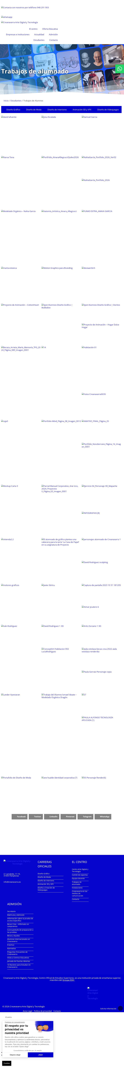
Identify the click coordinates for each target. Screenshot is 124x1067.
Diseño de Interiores (57, 109)
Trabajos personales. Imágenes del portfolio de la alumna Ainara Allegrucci (61, 175)
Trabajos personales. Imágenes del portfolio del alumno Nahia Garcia (102, 167)
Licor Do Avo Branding (101, 406)
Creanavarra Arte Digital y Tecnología (27, 1006)
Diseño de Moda (33, 109)
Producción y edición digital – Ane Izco (61, 433)
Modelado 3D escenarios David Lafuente (21, 127)
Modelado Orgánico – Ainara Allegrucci (61, 223)
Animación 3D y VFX (82, 109)
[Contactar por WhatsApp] (119, 68)
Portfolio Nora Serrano (101, 463)
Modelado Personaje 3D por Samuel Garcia (101, 136)
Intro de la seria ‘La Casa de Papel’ (61, 556)
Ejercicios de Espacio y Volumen (101, 498)
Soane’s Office (101, 704)
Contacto (53, 40)
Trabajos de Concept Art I (61, 661)
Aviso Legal (27, 1011)
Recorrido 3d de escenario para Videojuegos (102, 594)
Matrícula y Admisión (15, 915)
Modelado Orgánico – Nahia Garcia (21, 235)
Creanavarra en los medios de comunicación (79, 893)
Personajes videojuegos (102, 549)
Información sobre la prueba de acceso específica (20, 919)
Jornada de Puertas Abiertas (18, 961)
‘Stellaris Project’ (21, 433)
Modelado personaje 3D (101, 792)
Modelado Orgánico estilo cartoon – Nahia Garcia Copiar (101, 194)
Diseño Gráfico (13, 109)
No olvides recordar (21, 356)
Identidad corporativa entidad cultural (61, 791)
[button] (19, 816)
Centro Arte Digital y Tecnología (80, 870)
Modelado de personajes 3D (101, 284)
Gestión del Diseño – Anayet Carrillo (101, 431)
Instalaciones (77, 888)
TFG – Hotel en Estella (102, 369)
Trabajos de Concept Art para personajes (101, 615)
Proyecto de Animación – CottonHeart (21, 314)
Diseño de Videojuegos (108, 109)
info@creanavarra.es (12, 882)
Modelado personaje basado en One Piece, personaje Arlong (21, 704)
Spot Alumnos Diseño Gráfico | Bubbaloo (61, 314)
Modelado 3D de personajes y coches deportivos (21, 645)
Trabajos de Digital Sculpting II (101, 572)
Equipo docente (78, 878)
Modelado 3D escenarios (61, 126)
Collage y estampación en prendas (101, 746)
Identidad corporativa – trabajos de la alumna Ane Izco (61, 499)
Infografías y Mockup (21, 499)
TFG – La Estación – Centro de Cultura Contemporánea (61, 371)
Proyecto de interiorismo (21, 554)
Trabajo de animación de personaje (61, 595)
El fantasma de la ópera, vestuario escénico (21, 790)
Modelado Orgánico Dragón (61, 713)
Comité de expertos (80, 875)
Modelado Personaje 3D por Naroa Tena (21, 167)
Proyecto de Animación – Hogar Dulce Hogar (101, 334)
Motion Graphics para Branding (61, 280)
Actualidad (39, 34)
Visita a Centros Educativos (18, 958)
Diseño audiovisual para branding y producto (21, 278)
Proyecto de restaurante (101, 524)
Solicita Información (108, 1008)
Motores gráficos (21, 595)
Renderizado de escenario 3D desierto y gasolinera (61, 636)
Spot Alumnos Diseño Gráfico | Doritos (102, 313)
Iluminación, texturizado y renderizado (101, 658)
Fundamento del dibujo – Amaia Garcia (102, 238)
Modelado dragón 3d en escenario (101, 681)
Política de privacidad (43, 1011)
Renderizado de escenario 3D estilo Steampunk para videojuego (102, 636)
